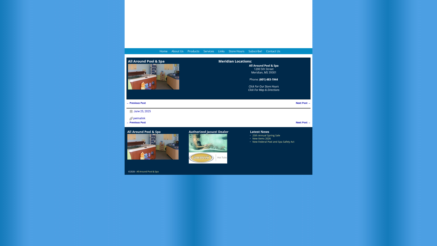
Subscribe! (255, 51)
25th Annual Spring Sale (266, 135)
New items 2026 (261, 138)
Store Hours (236, 51)
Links (221, 51)
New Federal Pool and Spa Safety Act (273, 141)
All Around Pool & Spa (148, 171)
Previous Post (136, 103)
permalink (139, 118)
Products (193, 51)
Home (163, 51)
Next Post (303, 103)
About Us (178, 51)
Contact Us (273, 51)
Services (208, 51)
